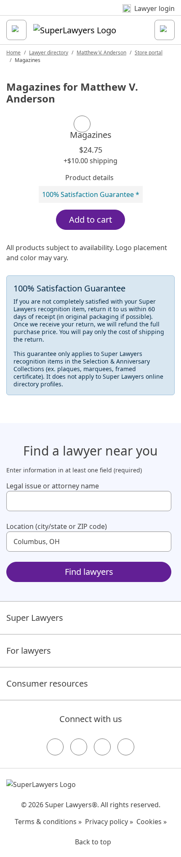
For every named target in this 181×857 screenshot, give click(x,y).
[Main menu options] (16, 30)
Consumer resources (47, 683)
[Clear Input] (161, 501)
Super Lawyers (34, 617)
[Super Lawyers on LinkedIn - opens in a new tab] (125, 746)
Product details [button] (89, 177)
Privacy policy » (109, 821)
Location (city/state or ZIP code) (56, 526)
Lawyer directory (48, 52)
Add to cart (90, 219)
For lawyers (28, 650)
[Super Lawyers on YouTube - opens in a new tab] (102, 746)
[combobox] (88, 501)
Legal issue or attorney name (52, 485)
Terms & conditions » (48, 821)
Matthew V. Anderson (101, 52)
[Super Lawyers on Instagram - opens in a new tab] (78, 746)
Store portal (148, 52)
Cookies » (151, 821)
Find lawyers (89, 571)
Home (13, 52)
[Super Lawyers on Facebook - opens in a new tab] (55, 746)
